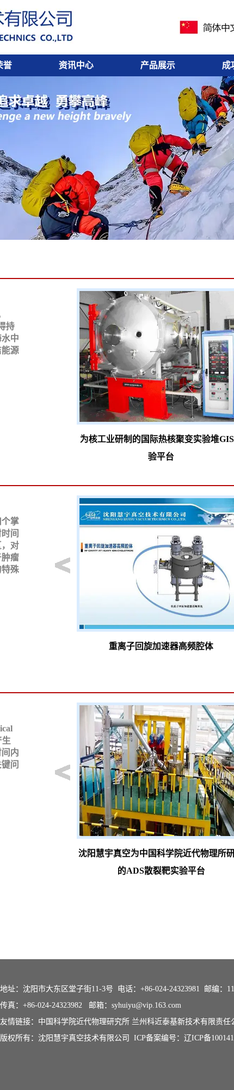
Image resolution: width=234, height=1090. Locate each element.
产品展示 (157, 65)
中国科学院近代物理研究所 (84, 1022)
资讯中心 (76, 65)
